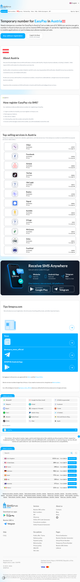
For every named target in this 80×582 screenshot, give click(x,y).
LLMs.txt (58, 548)
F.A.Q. (4, 535)
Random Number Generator (64, 538)
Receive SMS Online (62, 545)
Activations (4, 11)
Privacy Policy (39, 377)
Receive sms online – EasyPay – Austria (13, 493)
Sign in (77, 11)
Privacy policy (37, 545)
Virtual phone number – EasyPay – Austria (35, 495)
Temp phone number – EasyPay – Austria (35, 493)
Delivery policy (37, 538)
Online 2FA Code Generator (41, 519)
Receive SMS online (39, 509)
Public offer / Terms (39, 535)
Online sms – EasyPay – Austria (56, 495)
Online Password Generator (41, 524)
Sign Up (73, 11)
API (50, 11)
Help (36, 11)
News (32, 11)
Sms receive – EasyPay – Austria (14, 495)
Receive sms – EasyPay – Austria (55, 493)
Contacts (58, 509)
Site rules (36, 550)
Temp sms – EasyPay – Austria (68, 497)
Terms (29, 377)
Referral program (43, 11)
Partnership (26, 11)
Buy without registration (13, 36)
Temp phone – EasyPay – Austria (17, 497)
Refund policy (37, 543)
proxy (19, 11)
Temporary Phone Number (64, 543)
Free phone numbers (39, 522)
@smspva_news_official (25, 388)
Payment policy (37, 540)
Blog (57, 512)
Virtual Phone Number (63, 540)
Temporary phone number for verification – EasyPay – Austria (43, 497)
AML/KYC (36, 548)
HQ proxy (36, 517)
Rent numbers (12, 11)
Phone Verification (61, 535)
